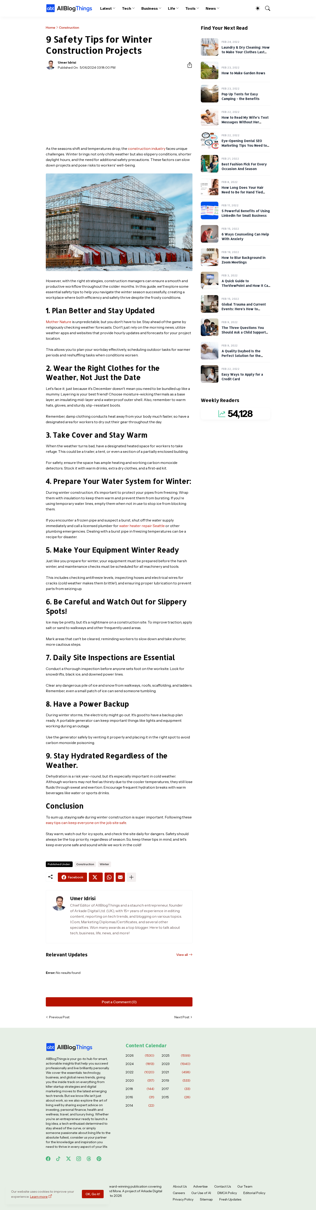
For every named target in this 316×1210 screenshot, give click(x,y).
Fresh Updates (230, 1199)
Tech (126, 8)
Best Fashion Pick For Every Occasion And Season (244, 166)
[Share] (187, 65)
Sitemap (206, 1199)
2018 (140, 1089)
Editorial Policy (254, 1193)
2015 (176, 1097)
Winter (104, 864)
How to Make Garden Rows (243, 73)
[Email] (120, 877)
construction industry (146, 148)
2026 (140, 1055)
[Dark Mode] (255, 8)
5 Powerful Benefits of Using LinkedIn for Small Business (246, 213)
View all (182, 955)
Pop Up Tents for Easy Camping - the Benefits (241, 96)
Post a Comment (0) (119, 1002)
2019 (176, 1080)
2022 (140, 1072)
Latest (106, 8)
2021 (176, 1072)
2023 (176, 1064)
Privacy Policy (183, 1199)
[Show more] (131, 877)
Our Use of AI (201, 1193)
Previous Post (59, 1017)
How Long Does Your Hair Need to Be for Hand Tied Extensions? (242, 192)
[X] (96, 877)
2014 (140, 1105)
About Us (180, 1186)
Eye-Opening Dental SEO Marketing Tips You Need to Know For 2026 (244, 145)
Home (50, 27)
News (211, 8)
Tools (190, 8)
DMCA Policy (227, 1193)
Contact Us (222, 1186)
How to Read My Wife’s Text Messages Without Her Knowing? (245, 122)
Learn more (39, 1197)
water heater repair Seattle (142, 525)
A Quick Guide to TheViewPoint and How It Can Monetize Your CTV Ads (246, 285)
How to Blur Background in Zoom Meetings (244, 260)
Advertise (200, 1186)
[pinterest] (99, 1158)
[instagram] (78, 1158)
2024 (140, 1064)
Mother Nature (58, 321)
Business (149, 8)
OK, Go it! (93, 1194)
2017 (176, 1089)
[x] (68, 1158)
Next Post (181, 1017)
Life (171, 8)
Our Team (244, 1186)
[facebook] (48, 1158)
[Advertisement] (119, 107)
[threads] (89, 1158)
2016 (140, 1097)
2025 (176, 1055)
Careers (179, 1193)
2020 (140, 1080)
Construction (69, 27)
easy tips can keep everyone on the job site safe (86, 822)
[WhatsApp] (109, 877)
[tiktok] (58, 1158)
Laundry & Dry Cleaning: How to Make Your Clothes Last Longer (246, 52)
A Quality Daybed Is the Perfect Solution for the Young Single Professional (243, 355)
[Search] (265, 8)
